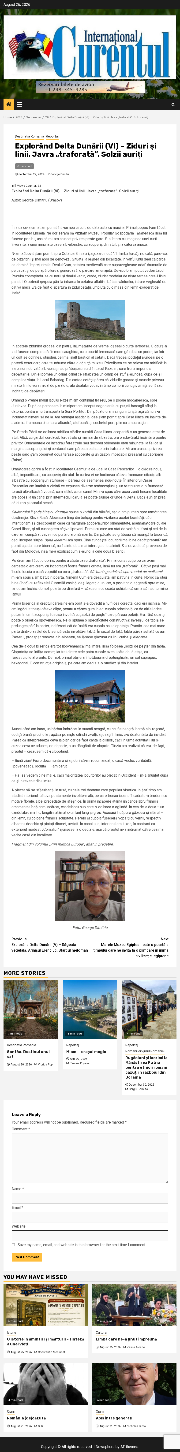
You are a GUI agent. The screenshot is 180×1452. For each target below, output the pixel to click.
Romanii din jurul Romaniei (145, 1051)
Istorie (11, 1332)
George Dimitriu (60, 174)
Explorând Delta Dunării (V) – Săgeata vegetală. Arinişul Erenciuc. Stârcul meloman (49, 945)
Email (17, 1207)
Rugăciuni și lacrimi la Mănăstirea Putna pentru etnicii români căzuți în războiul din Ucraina (146, 1068)
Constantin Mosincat (51, 1352)
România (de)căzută (26, 1418)
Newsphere (105, 1447)
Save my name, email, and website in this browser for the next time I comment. (82, 1245)
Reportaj (52, 136)
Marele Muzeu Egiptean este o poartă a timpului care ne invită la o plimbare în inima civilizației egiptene (131, 947)
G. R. (41, 1426)
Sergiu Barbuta (138, 1089)
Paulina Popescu (80, 1063)
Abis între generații (115, 1418)
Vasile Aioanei (136, 1347)
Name (18, 1189)
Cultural (101, 1332)
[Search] (173, 104)
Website (19, 1226)
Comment (21, 1129)
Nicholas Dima (136, 1426)
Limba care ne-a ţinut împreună (126, 1339)
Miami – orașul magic (86, 1052)
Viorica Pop (45, 1064)
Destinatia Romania (29, 136)
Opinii (11, 1411)
